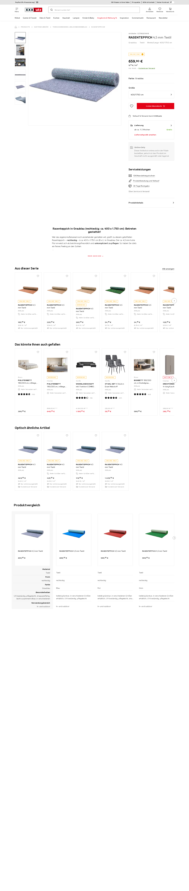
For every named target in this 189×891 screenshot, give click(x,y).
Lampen (76, 18)
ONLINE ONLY (135, 54)
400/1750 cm (137, 94)
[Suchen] (51, 10)
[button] (20, 37)
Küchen (56, 18)
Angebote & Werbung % (107, 18)
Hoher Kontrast (163, 2)
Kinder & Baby (88, 18)
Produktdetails (136, 202)
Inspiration (124, 18)
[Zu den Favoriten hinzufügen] (132, 106)
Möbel (17, 18)
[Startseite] (16, 27)
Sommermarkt (137, 18)
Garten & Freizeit (30, 18)
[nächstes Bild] (174, 300)
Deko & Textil (45, 18)
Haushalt (66, 18)
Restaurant (151, 18)
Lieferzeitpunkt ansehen (145, 135)
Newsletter (163, 18)
